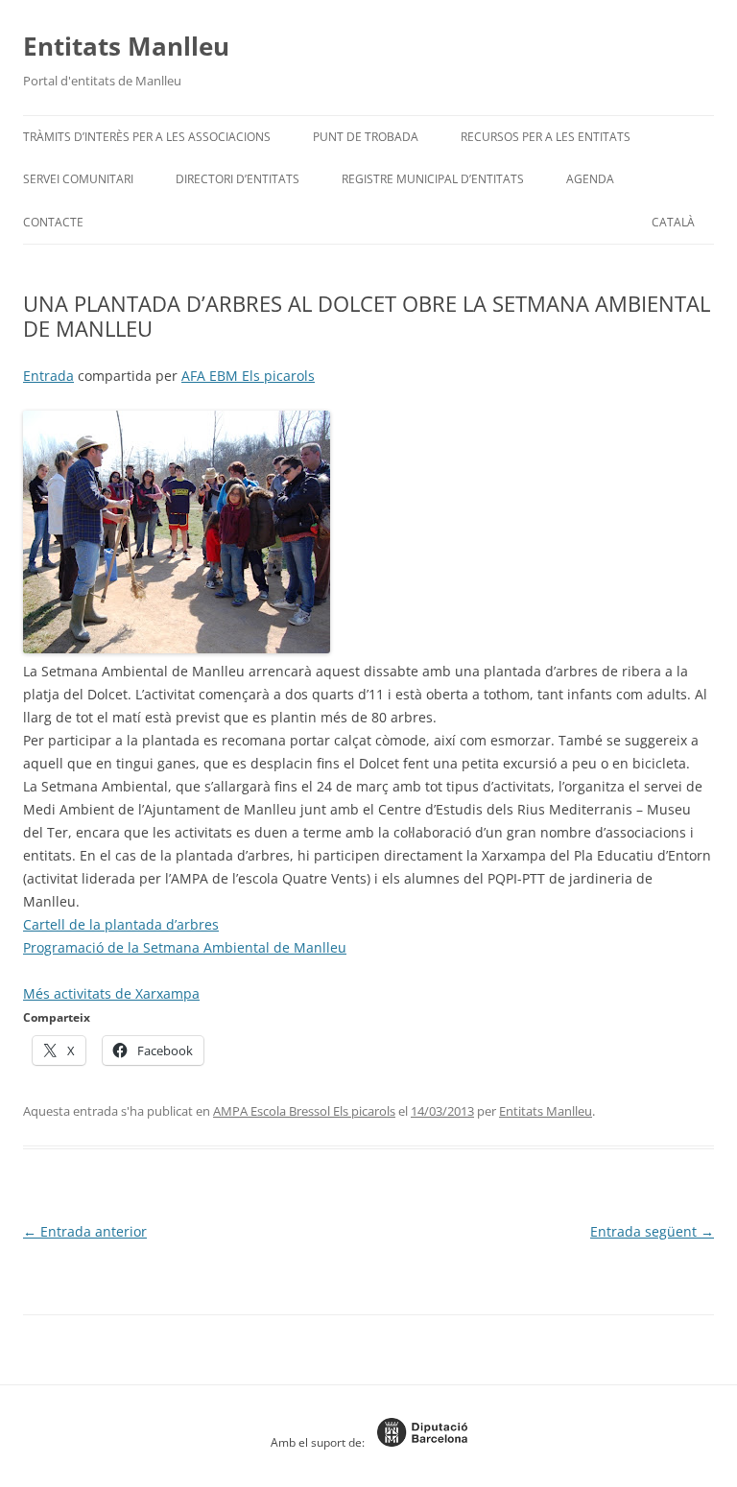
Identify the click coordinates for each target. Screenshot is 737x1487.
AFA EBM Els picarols (248, 375)
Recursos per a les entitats (545, 137)
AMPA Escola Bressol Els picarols (304, 1111)
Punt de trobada (365, 137)
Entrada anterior (85, 1231)
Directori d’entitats (237, 179)
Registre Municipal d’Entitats (433, 179)
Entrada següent (652, 1231)
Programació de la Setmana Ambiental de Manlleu (184, 947)
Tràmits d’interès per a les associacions (147, 137)
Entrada (48, 375)
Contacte (53, 222)
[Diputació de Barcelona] (417, 1442)
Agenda (590, 179)
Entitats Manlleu (126, 46)
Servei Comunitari (78, 179)
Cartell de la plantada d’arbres (121, 924)
